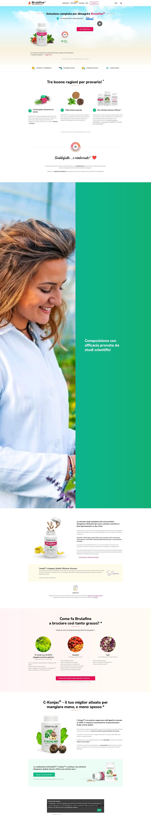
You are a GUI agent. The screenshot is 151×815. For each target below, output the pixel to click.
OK (99, 810)
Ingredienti (65, 3)
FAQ (86, 3)
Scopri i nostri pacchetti (44, 775)
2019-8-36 (91, 596)
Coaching (81, 3)
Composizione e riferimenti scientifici (89, 557)
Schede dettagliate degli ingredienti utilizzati (74, 678)
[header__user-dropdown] (121, 3)
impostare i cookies (72, 807)
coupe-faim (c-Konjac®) (108, 122)
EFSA (95, 597)
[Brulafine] (37, 3)
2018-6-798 (98, 596)
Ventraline (74, 3)
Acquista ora (86, 29)
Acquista (94, 3)
